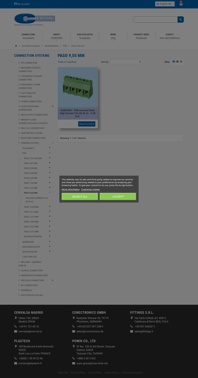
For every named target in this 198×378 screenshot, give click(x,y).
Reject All (80, 196)
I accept (118, 196)
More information (71, 189)
